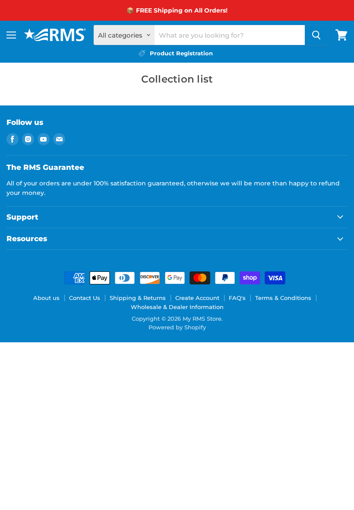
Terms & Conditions (283, 297)
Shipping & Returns (138, 297)
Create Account (197, 297)
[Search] (316, 35)
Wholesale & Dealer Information (177, 306)
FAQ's (237, 297)
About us (46, 297)
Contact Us (84, 297)
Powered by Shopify (177, 327)
